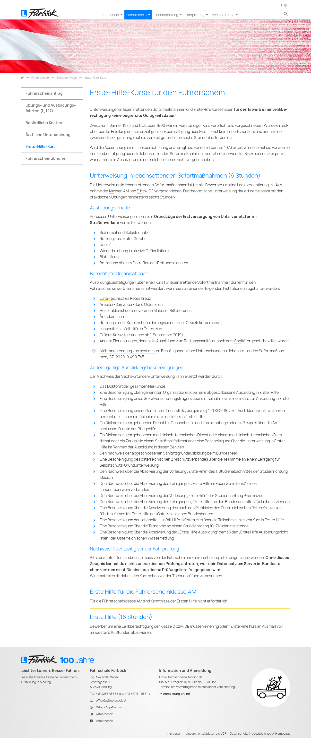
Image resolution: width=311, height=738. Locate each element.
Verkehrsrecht (223, 14)
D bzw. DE (145, 191)
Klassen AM (119, 191)
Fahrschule (111, 14)
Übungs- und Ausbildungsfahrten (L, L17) (51, 108)
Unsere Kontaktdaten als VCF (206, 733)
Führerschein (136, 14)
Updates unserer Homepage (270, 733)
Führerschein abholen (46, 158)
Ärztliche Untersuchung (48, 134)
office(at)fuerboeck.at (111, 700)
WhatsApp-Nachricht (111, 707)
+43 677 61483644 (137, 694)
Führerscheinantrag (44, 93)
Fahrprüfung (195, 14)
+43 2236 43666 (106, 694)
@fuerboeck (104, 714)
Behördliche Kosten (44, 122)
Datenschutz (239, 733)
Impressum (174, 733)
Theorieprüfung (166, 14)
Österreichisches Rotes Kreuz (125, 298)
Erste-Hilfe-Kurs (41, 146)
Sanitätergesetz (248, 340)
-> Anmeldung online (174, 694)
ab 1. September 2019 (163, 334)
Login (284, 5)
